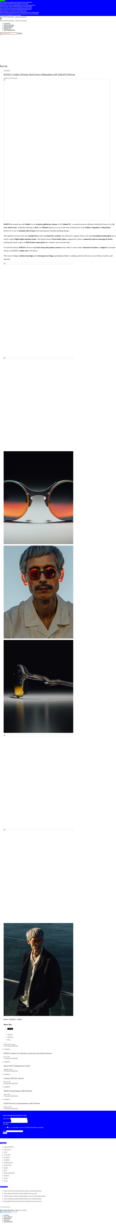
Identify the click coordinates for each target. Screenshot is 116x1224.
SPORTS (6, 1175)
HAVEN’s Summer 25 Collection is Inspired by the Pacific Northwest (28, 1053)
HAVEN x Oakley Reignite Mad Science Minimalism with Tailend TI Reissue (39, 74)
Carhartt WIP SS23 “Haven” (14, 1078)
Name (4, 1131)
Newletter (6, 1124)
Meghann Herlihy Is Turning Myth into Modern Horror (13, 11)
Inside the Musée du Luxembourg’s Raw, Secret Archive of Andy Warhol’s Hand (19, 12)
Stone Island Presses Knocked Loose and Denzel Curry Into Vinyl (16, 8)
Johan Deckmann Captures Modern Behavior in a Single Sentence (16, 6)
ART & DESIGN (9, 25)
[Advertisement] (58, 50)
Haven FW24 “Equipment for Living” (17, 1066)
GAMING (7, 1160)
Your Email (7, 1118)
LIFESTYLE (7, 1165)
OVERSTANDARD (12, 78)
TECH (6, 1178)
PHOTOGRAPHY (9, 30)
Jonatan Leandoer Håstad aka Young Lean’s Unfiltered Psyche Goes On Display (19, 13)
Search (20, 33)
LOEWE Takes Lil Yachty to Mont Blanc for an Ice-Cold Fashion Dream (17, 5)
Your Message (7, 1122)
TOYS (6, 1181)
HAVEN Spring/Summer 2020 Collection (18, 1091)
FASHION (7, 23)
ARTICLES (7, 28)
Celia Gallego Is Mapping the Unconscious (10, 15)
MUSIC (6, 1168)
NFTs (5, 1170)
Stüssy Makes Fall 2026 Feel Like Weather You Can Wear (14, 3)
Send (5, 1133)
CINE (5, 1152)
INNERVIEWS (8, 27)
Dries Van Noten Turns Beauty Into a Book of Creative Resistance (16, 2)
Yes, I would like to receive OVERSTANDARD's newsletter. (26, 1127)
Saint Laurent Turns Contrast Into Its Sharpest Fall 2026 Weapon (16, 9)
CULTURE (7, 1154)
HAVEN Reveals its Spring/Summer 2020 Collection (22, 1103)
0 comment (13, 1044)
